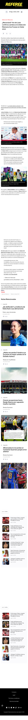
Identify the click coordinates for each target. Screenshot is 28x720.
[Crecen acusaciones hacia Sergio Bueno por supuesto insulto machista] (14, 428)
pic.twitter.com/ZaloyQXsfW (10, 274)
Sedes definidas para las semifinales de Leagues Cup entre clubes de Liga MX (17, 527)
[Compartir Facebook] (3, 33)
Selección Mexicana (5, 294)
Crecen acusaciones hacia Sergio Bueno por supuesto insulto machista (13, 402)
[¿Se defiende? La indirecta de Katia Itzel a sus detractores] (14, 333)
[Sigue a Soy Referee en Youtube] (13, 707)
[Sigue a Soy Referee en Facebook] (6, 707)
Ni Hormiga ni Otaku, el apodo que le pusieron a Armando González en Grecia (18, 519)
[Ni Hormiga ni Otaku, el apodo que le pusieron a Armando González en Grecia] (5, 520)
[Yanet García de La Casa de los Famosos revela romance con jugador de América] (5, 553)
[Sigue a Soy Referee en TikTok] (16, 707)
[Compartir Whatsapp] (10, 33)
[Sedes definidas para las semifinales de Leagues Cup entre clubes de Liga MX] (5, 528)
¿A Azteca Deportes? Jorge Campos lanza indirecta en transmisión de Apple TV (17, 544)
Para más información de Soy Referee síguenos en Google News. (13, 288)
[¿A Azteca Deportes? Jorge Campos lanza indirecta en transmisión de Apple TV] (5, 545)
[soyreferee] (14, 5)
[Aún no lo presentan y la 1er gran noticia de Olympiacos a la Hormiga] (5, 536)
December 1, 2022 (19, 279)
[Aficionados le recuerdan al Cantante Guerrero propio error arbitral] (14, 476)
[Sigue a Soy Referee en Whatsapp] (14, 705)
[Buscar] (6, 11)
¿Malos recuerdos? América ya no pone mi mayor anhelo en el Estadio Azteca (14, 354)
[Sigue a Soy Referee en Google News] (20, 707)
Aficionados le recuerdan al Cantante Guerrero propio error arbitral (15, 450)
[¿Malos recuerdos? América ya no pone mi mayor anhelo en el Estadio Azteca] (14, 380)
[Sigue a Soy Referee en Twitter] (9, 707)
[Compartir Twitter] (6, 33)
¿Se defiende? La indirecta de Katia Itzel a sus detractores (14, 308)
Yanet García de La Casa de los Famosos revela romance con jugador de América (18, 552)
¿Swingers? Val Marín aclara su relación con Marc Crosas (18, 559)
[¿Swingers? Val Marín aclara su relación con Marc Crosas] (5, 561)
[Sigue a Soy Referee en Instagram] (11, 707)
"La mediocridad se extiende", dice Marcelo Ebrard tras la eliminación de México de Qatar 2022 (13, 107)
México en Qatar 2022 (15, 294)
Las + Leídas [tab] (5, 511)
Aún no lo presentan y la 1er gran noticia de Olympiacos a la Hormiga (18, 535)
